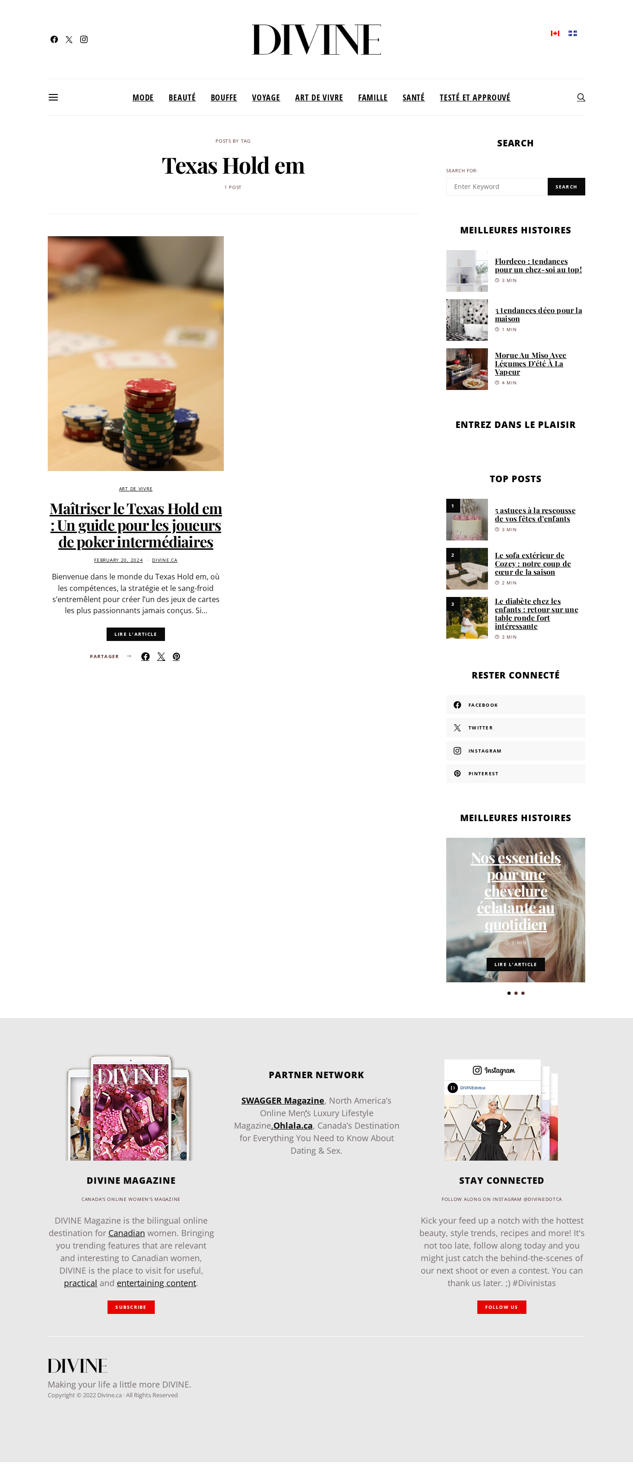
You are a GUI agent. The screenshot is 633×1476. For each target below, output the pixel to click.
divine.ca (164, 560)
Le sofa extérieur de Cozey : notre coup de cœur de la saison (533, 563)
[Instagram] (83, 39)
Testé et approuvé (475, 97)
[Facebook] (54, 39)
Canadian (126, 1232)
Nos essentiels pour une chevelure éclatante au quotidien (516, 890)
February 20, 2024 (118, 560)
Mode (143, 97)
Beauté (182, 97)
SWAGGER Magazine (282, 1100)
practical (80, 1282)
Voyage (266, 97)
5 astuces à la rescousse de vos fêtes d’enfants (535, 514)
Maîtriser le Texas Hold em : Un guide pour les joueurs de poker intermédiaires (136, 524)
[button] (509, 993)
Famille (373, 97)
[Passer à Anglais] (555, 32)
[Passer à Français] (573, 32)
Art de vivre (319, 97)
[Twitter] (69, 39)
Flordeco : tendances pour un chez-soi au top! (538, 265)
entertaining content (156, 1282)
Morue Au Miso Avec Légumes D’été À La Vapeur (531, 363)
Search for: (462, 171)
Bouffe (224, 97)
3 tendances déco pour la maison (538, 314)
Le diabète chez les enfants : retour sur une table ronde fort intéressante (536, 613)
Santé (414, 97)
